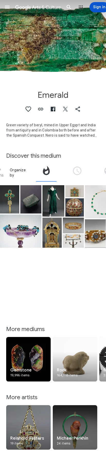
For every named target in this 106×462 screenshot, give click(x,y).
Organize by (18, 172)
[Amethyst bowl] (20, 231)
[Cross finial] (9, 199)
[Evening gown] (53, 201)
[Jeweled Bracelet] (95, 233)
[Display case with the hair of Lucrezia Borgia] (73, 241)
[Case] (74, 191)
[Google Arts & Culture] (38, 7)
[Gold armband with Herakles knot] (73, 226)
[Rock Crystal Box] (74, 207)
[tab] (46, 173)
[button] (7, 7)
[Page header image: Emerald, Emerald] (53, 39)
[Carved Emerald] (30, 199)
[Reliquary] (52, 233)
